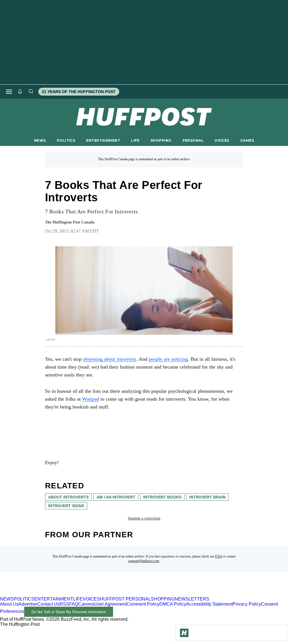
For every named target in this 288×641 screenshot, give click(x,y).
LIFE (135, 140)
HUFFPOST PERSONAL (125, 599)
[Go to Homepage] (184, 633)
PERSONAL (193, 140)
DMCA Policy (172, 604)
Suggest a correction (144, 518)
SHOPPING (160, 140)
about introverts (68, 497)
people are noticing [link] (168, 359)
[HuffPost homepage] (72, 594)
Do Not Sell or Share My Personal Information (69, 612)
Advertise (28, 604)
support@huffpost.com (143, 561)
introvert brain (207, 497)
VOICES (222, 140)
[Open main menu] (9, 91)
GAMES (247, 140)
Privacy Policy (247, 604)
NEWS (40, 140)
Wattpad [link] (90, 399)
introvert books (162, 497)
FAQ (218, 556)
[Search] (31, 91)
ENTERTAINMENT (103, 140)
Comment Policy (143, 604)
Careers (86, 604)
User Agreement (110, 604)
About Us (9, 604)
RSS (64, 604)
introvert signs (66, 506)
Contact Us (48, 604)
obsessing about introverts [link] (109, 359)
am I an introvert (115, 497)
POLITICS (66, 140)
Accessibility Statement (209, 604)
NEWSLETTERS (192, 599)
